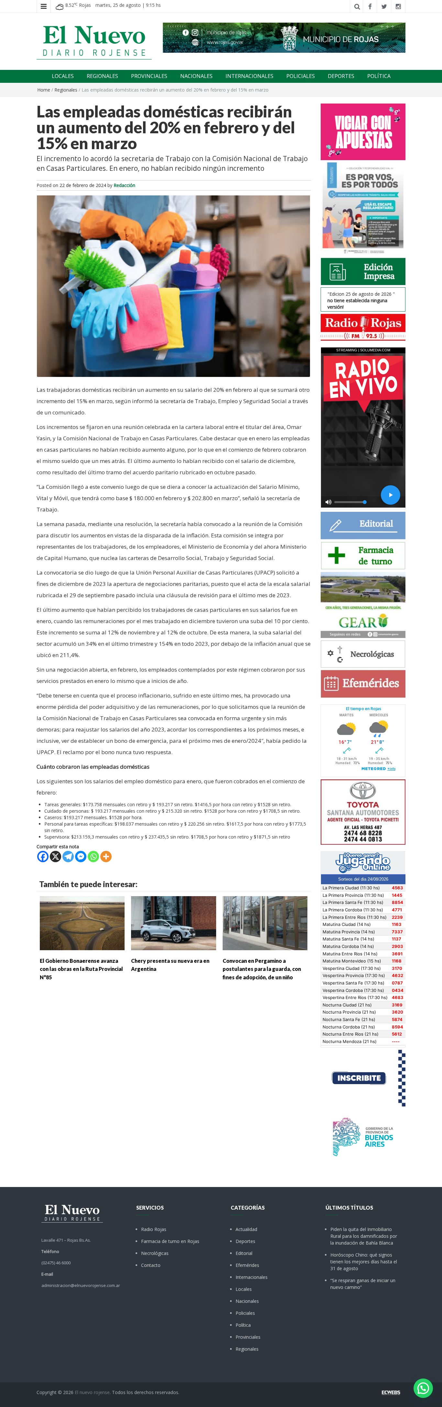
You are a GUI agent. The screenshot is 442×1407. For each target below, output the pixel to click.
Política (243, 1325)
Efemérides (247, 1265)
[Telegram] (68, 856)
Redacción (124, 185)
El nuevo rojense (92, 1392)
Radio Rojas (153, 1229)
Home (43, 90)
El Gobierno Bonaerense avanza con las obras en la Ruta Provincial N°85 (81, 969)
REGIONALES (102, 76)
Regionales (65, 90)
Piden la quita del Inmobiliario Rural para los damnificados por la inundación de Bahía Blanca (363, 1236)
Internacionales (252, 1277)
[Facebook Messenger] (80, 856)
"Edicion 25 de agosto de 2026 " (361, 300)
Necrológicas (155, 1253)
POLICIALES (300, 76)
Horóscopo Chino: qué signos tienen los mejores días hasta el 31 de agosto (363, 1261)
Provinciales (248, 1337)
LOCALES (63, 76)
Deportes (245, 1241)
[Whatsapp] (93, 856)
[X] (55, 856)
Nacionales (247, 1301)
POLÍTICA (379, 76)
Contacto (150, 1265)
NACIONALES (196, 76)
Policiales (245, 1313)
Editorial (244, 1253)
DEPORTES (341, 76)
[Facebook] (43, 856)
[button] (423, 1388)
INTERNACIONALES (249, 76)
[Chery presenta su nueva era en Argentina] (173, 922)
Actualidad (246, 1229)
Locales (244, 1289)
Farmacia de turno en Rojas (170, 1241)
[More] (106, 856)
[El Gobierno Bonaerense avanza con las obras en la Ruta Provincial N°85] (82, 922)
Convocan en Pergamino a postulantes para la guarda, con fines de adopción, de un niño (262, 969)
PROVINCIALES (149, 76)
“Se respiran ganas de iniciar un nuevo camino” (362, 1283)
